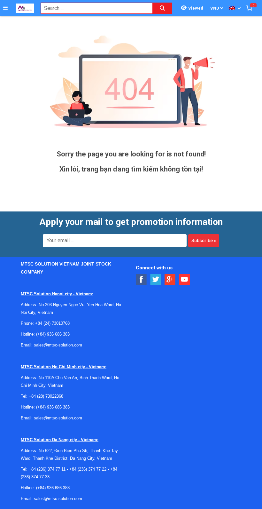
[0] (249, 8)
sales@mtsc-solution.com (58, 345)
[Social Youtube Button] (184, 279)
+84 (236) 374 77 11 (47, 469)
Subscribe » (203, 240)
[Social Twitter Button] (155, 279)
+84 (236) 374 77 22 (87, 469)
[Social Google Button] (170, 279)
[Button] (5, 8)
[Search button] (162, 8)
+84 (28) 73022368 (46, 396)
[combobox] (93, 8)
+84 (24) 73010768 (52, 323)
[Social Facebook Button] (141, 279)
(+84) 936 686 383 (53, 334)
